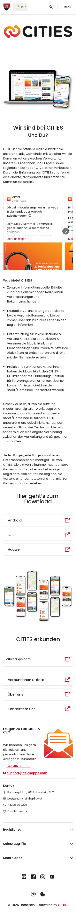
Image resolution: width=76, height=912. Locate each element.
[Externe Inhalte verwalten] (42, 894)
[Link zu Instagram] (42, 877)
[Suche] (51, 7)
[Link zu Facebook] (33, 877)
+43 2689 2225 (17, 805)
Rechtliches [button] (12, 829)
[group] (38, 231)
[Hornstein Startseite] (6, 6)
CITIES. (63, 905)
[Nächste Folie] (65, 231)
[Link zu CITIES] (24, 877)
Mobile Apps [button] (12, 858)
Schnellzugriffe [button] (14, 843)
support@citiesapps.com (27, 773)
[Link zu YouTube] (52, 877)
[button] (38, 31)
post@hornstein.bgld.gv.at (24, 798)
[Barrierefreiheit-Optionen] (33, 894)
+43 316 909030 (18, 766)
